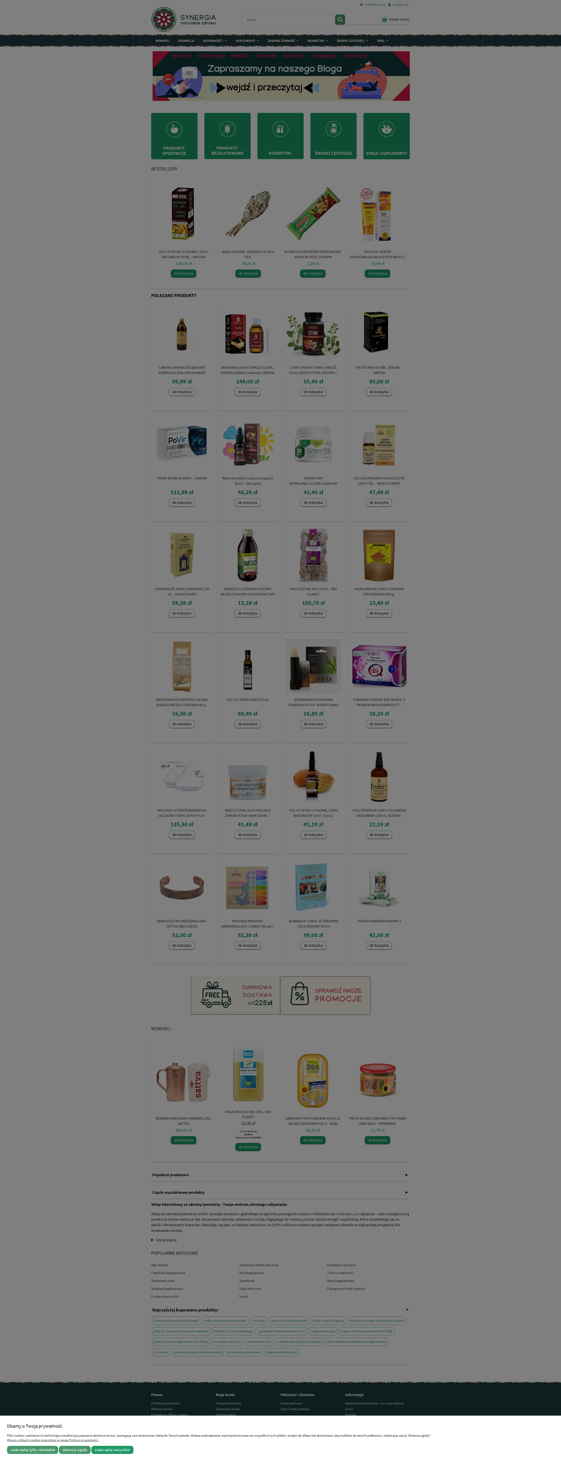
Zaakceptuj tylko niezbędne (33, 1450)
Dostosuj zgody (74, 1450)
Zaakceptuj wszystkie (112, 1450)
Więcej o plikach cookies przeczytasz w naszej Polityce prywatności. (53, 1440)
